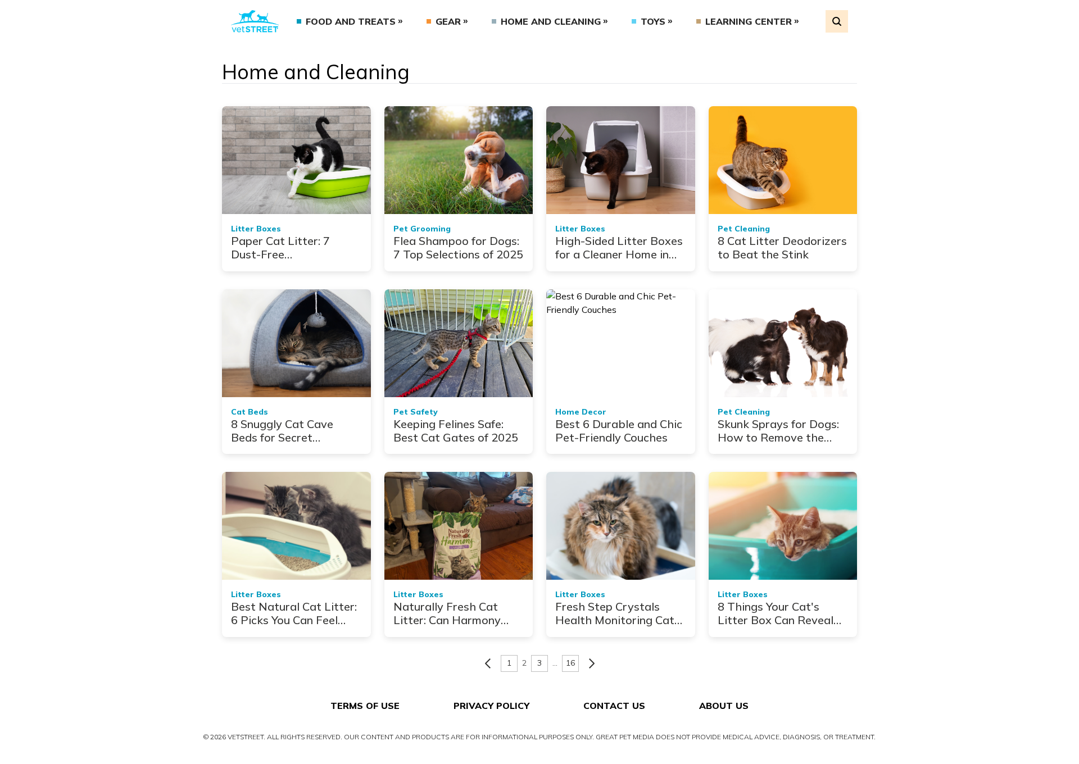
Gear (448, 21)
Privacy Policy (491, 705)
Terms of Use (365, 705)
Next (591, 663)
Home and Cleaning (551, 21)
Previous (487, 663)
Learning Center (748, 21)
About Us (724, 705)
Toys (653, 21)
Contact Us (614, 705)
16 (570, 663)
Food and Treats (351, 21)
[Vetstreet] (255, 21)
